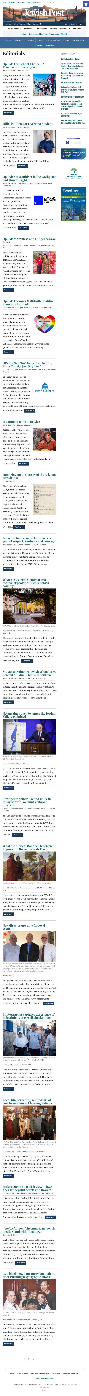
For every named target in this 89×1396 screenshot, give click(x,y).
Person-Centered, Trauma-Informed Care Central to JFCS (73, 121)
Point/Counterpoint (52, 34)
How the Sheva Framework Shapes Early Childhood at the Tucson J (73, 75)
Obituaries (77, 28)
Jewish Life (78, 40)
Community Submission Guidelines (66, 1373)
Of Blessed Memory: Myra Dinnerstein (71, 114)
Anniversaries (65, 28)
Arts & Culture (53, 40)
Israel (31, 40)
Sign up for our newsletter (74, 24)
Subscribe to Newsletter (44, 1378)
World (40, 40)
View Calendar (22, 1373)
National (50, 45)
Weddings (53, 28)
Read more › (8, 112)
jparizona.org (44, 1387)
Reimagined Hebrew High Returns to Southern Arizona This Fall (72, 90)
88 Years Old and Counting (71, 82)
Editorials (64, 34)
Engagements (42, 28)
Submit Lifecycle (32, 2)
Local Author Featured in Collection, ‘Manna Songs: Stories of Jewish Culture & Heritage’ (71, 105)
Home (4, 2)
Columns (39, 45)
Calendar (11, 2)
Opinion (24, 34)
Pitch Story (21, 2)
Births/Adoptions (14, 28)
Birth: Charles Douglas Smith (72, 97)
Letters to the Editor (36, 34)
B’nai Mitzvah (29, 28)
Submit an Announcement (40, 1373)
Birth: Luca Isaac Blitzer (70, 59)
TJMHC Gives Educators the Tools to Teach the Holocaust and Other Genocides (72, 66)
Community (20, 40)
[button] (86, 4)
